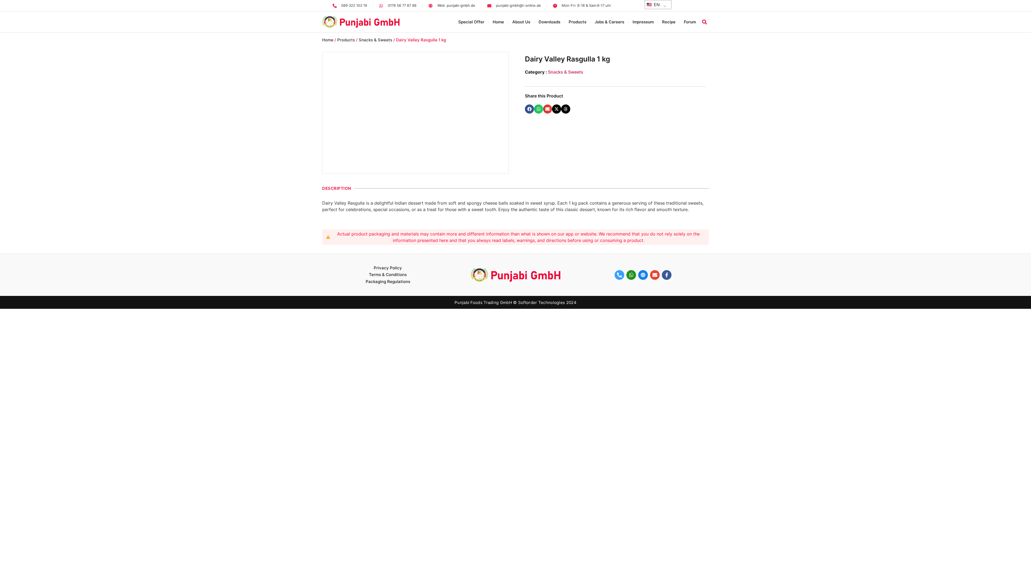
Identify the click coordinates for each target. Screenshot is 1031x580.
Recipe (669, 21)
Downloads (549, 21)
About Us (521, 21)
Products (577, 21)
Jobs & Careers (609, 21)
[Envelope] (655, 275)
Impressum (643, 21)
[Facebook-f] (666, 275)
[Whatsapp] (631, 275)
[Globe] (643, 275)
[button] (704, 22)
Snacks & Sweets (375, 39)
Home (498, 21)
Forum (690, 21)
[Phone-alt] (619, 275)
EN (656, 4)
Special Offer (471, 21)
